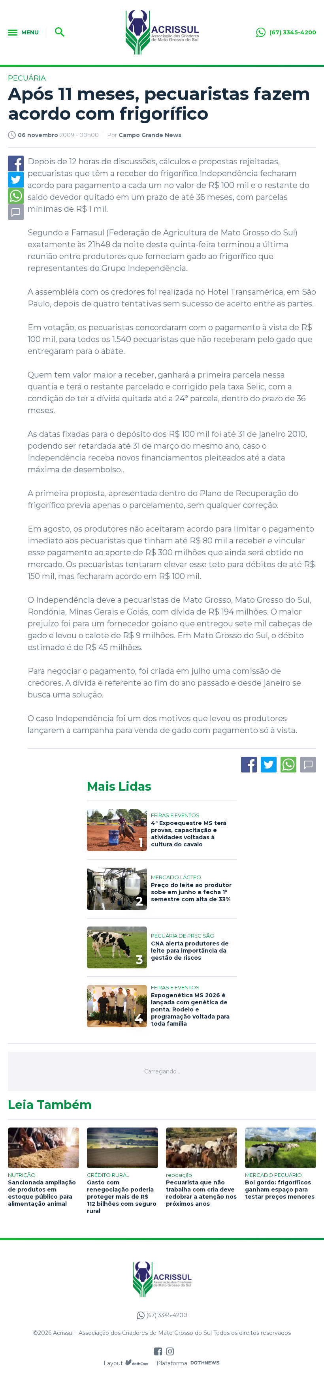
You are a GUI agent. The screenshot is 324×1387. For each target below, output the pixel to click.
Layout (113, 1363)
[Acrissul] (161, 32)
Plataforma (171, 1363)
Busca (57, 32)
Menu (30, 32)
